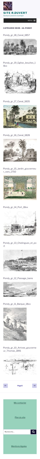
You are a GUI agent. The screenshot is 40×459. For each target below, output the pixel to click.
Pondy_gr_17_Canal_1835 (16, 101)
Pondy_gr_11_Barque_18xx (17, 304)
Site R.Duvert (15, 12)
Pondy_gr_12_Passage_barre (18, 278)
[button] (30, 20)
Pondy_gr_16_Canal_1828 (16, 135)
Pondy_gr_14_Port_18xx (15, 207)
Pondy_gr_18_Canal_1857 (16, 35)
